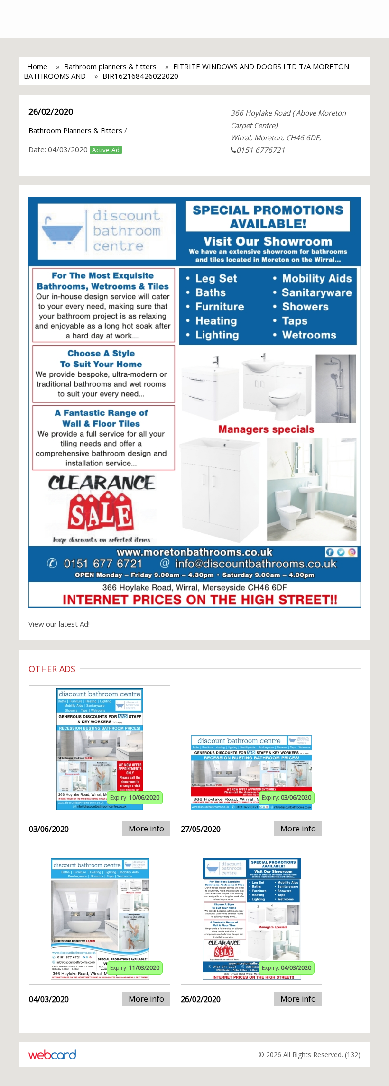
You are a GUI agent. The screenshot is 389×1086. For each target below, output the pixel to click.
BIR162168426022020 (140, 76)
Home (37, 66)
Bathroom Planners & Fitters (75, 130)
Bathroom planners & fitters (110, 66)
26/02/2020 (50, 111)
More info (146, 828)
